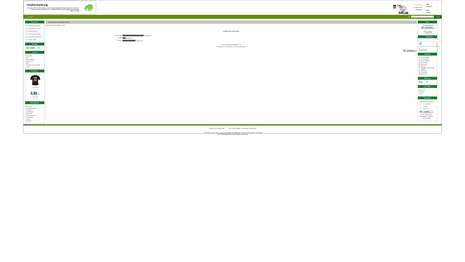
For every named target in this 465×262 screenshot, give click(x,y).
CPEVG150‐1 (424, 62)
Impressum (28, 121)
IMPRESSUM (29, 61)
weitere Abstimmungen (239, 46)
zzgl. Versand (35, 98)
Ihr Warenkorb (418, 4)
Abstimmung (428, 114)
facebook (28, 66)
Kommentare (220, 46)
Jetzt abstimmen (229, 46)
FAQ (27, 57)
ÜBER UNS (29, 56)
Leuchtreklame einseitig (34, 25)
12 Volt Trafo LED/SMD (34, 34)
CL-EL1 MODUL (425, 61)
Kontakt (428, 12)
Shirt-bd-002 (35, 87)
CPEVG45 (423, 66)
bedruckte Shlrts (32, 39)
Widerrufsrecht (29, 117)
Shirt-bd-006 (424, 72)
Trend (422, 114)
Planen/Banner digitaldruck (35, 36)
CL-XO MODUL (425, 57)
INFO (27, 63)
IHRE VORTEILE (30, 59)
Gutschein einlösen (30, 115)
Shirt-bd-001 (424, 70)
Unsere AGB (29, 113)
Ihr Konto (429, 6)
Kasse (427, 10)
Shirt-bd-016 (424, 64)
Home (427, 4)
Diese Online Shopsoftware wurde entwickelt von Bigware (232, 134)
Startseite (31, 17)
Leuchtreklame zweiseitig (34, 28)
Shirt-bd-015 (424, 74)
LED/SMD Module (33, 31)
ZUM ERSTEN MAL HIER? (33, 65)
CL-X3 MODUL (425, 59)
